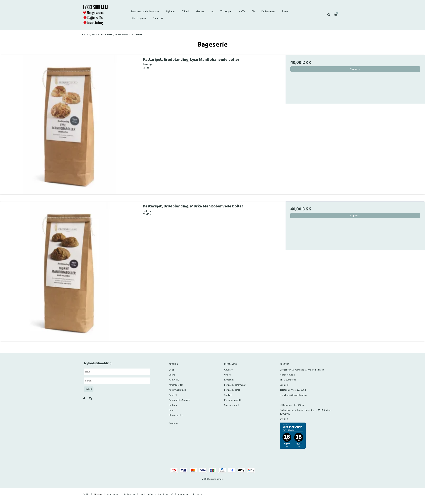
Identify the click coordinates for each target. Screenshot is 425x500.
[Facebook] (85, 399)
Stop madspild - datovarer (145, 11)
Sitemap (284, 418)
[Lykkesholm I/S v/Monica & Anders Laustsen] (101, 14)
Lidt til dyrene (138, 18)
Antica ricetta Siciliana (179, 399)
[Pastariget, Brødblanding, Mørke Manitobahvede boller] (69, 271)
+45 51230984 (298, 389)
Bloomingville (176, 415)
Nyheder (170, 11)
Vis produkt (355, 69)
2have (172, 374)
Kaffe (242, 11)
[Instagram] (92, 399)
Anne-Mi (173, 394)
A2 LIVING (174, 379)
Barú (171, 410)
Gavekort (158, 18)
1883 (171, 369)
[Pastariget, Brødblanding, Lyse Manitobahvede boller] (69, 124)
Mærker (200, 11)
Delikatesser (268, 11)
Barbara (173, 404)
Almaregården (176, 384)
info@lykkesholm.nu (297, 394)
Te (253, 11)
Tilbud (185, 11)
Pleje (285, 11)
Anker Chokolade (177, 389)
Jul (212, 11)
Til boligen (226, 11)
